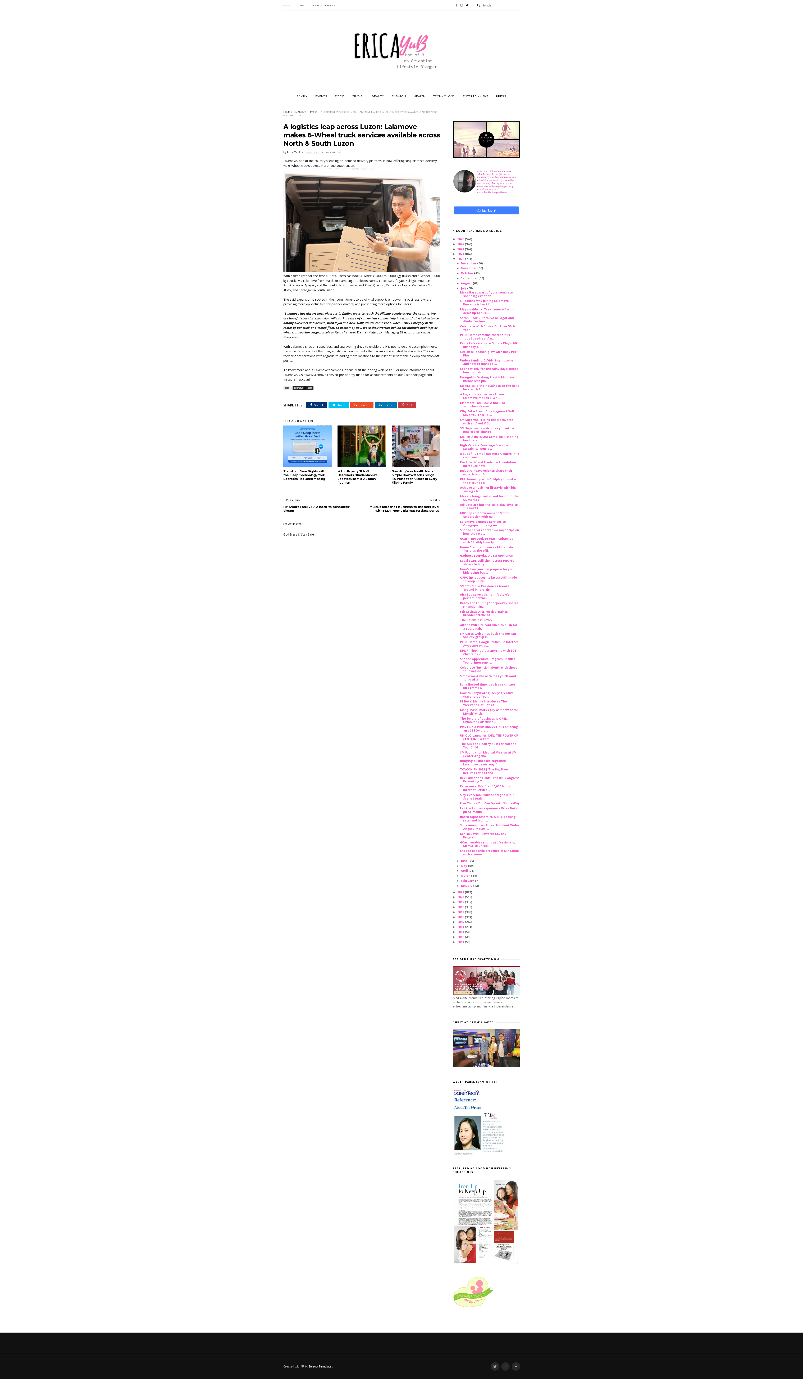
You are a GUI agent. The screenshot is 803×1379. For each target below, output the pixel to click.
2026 (461, 239)
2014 (461, 927)
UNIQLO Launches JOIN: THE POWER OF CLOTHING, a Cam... (489, 737)
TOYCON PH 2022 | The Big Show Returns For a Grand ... (484, 771)
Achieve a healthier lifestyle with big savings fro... (488, 489)
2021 (461, 892)
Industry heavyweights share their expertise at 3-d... (486, 472)
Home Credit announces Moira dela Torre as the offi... (486, 549)
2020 (461, 897)
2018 (461, 907)
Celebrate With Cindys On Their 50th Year (487, 328)
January (467, 886)
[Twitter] (467, 5)
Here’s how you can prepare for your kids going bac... (487, 571)
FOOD (340, 96)
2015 (461, 922)
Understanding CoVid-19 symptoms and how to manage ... (486, 362)
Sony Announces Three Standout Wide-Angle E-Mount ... (489, 827)
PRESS (501, 96)
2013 (461, 932)
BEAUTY (378, 96)
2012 (461, 937)
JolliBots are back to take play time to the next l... (489, 506)
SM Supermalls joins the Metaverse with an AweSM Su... (486, 421)
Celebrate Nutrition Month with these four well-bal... (488, 669)
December (469, 263)
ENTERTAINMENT (475, 96)
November (469, 268)
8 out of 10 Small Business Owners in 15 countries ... (489, 455)
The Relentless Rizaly (476, 620)
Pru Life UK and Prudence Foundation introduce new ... (488, 464)
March (466, 876)
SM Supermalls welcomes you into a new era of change (487, 430)
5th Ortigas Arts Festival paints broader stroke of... (484, 613)
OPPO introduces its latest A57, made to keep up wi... (488, 579)
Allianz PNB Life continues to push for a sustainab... (488, 627)
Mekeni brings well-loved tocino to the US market (489, 498)
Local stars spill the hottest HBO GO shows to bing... (487, 562)
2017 (461, 912)
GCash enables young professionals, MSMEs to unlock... (487, 844)
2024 (461, 249)
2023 (461, 254)
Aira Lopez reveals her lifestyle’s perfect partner (484, 596)
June (464, 861)
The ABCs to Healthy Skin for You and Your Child (488, 745)
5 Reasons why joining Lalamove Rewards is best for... (484, 302)
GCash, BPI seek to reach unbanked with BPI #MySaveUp (486, 540)
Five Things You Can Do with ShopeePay (490, 803)
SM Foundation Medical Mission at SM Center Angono (488, 754)
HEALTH (420, 96)
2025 (461, 244)
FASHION (399, 96)
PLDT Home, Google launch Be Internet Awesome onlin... (489, 643)
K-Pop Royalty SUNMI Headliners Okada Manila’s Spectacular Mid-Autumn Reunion (357, 476)
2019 (461, 902)
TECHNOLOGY (444, 96)
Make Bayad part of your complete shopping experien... (486, 294)
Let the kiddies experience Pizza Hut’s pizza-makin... (489, 810)
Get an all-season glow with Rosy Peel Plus (489, 353)
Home (286, 5)
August (467, 283)
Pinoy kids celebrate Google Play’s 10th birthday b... (489, 345)
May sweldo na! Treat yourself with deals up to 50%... (487, 311)
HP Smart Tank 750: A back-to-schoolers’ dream (483, 404)
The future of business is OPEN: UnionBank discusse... (484, 720)
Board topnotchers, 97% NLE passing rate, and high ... (488, 818)
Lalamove (300, 112)
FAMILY (302, 96)
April (465, 871)
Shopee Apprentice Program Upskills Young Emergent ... (487, 660)
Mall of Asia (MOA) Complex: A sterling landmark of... (489, 438)
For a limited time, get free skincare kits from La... (487, 686)
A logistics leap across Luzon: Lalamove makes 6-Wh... (482, 396)
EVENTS (321, 96)
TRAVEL (358, 96)
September (469, 278)
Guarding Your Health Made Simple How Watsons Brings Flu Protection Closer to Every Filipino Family (414, 476)
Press (313, 112)
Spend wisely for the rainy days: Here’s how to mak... (489, 370)
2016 (461, 917)
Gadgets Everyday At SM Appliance (486, 555)
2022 (461, 259)
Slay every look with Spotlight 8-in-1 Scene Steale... (487, 796)
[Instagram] (461, 5)
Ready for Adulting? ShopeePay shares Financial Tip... (489, 605)
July (464, 288)
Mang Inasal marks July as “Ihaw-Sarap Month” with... (489, 711)
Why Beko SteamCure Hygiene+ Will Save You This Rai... (487, 413)
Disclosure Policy (323, 5)
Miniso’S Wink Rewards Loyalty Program (483, 835)
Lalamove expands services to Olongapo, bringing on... (483, 523)
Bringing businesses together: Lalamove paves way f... (483, 762)
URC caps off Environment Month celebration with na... (485, 515)
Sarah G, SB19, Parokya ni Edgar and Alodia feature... (487, 319)
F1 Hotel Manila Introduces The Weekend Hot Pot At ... (483, 703)
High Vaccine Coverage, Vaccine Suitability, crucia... (484, 447)
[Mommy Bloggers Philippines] (474, 1308)
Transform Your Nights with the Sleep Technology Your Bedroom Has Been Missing (304, 475)
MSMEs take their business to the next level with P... (489, 387)
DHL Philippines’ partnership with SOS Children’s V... (488, 652)
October (467, 273)
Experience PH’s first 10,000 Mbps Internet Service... (485, 788)
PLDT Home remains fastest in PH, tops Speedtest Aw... (486, 336)
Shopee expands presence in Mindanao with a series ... (489, 852)
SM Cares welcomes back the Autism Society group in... (488, 635)
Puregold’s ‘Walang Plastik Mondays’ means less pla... (487, 379)
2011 (461, 942)
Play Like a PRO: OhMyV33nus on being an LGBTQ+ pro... (489, 728)
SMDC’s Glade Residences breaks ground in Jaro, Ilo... (484, 588)
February (468, 881)
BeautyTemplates (321, 1366)
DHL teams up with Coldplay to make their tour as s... (488, 481)
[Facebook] (456, 5)
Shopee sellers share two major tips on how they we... (489, 532)
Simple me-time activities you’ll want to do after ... (488, 678)
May (464, 866)
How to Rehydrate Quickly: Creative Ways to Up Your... (487, 694)
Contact (301, 5)
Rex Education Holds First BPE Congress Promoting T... (489, 779)
